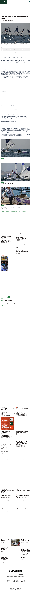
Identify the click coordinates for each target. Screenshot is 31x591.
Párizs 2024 (3, 211)
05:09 (2, 300)
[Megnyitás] (29, 1)
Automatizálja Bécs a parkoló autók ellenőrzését (15, 256)
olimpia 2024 (12, 211)
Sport (2, 158)
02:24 (2, 305)
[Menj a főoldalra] (4, 1)
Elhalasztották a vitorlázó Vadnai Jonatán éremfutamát (11, 207)
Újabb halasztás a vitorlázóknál (7, 183)
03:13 (2, 303)
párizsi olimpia (24, 211)
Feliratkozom (20, 574)
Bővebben (15, 307)
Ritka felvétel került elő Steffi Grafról (13, 261)
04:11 (2, 302)
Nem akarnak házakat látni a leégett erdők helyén (10, 305)
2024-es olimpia (7, 211)
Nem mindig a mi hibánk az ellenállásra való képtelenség (11, 303)
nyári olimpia (20, 211)
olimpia (16, 211)
